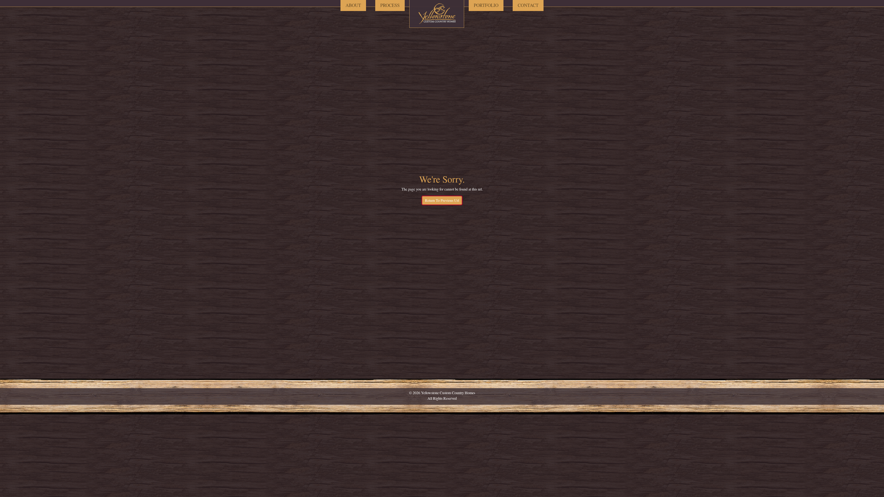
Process (390, 5)
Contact (528, 5)
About (353, 5)
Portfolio (486, 5)
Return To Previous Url (442, 200)
